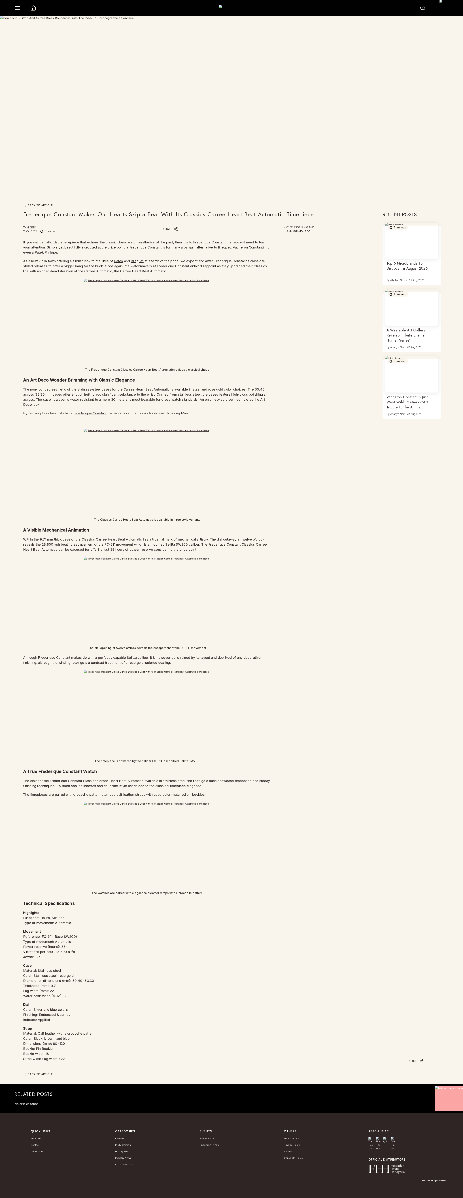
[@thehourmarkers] (385, 1140)
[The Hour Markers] (370, 1143)
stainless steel (174, 781)
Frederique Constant (209, 242)
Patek (118, 261)
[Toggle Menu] (17, 8)
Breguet (137, 261)
